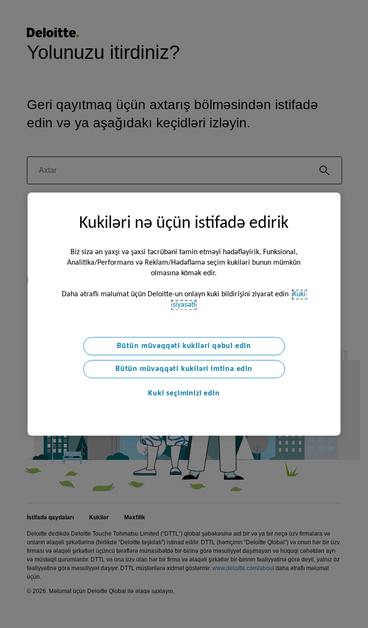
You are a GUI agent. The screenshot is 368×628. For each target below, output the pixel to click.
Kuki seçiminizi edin (183, 393)
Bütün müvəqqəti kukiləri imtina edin (184, 369)
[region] (184, 314)
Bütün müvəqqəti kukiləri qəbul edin (184, 346)
